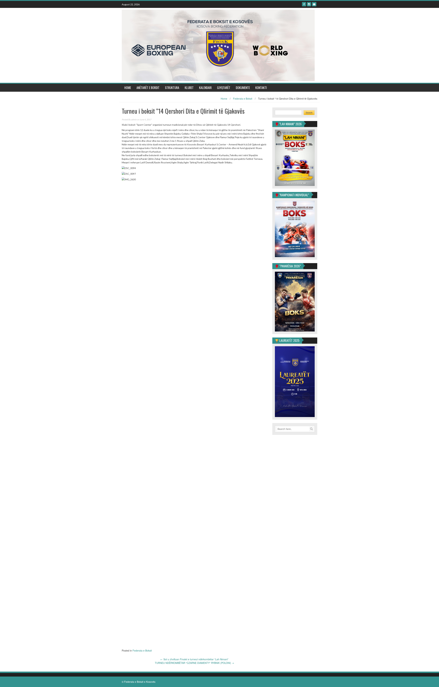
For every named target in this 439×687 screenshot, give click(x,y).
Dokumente (243, 87)
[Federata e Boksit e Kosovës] (218, 45)
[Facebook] (304, 4)
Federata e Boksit (242, 98)
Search (309, 112)
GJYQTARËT (223, 87)
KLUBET (189, 87)
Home (127, 87)
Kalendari (205, 87)
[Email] (314, 4)
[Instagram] (309, 4)
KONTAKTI (261, 87)
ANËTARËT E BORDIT (148, 87)
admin (134, 119)
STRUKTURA (172, 87)
